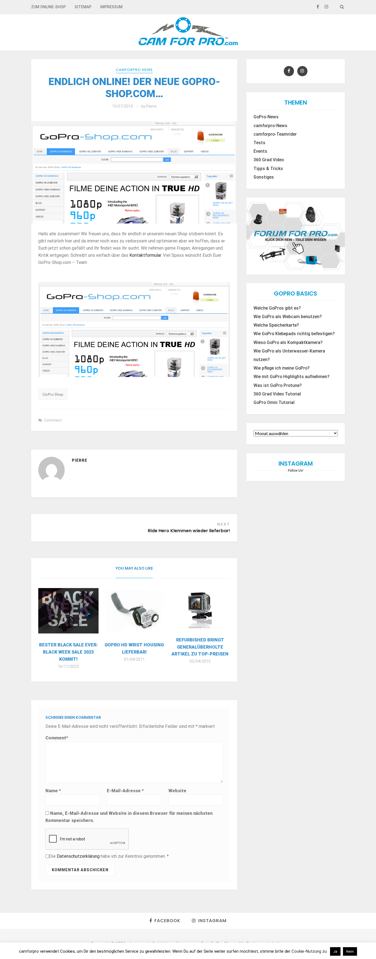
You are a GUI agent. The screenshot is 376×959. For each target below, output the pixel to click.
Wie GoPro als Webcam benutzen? (288, 316)
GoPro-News (266, 116)
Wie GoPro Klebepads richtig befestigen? (294, 333)
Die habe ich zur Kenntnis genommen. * (109, 856)
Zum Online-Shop (48, 7)
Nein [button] (350, 951)
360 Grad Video (269, 159)
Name (53, 790)
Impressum (111, 7)
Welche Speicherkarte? (276, 325)
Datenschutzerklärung (79, 856)
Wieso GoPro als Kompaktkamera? (288, 342)
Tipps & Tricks (268, 168)
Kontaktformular (145, 255)
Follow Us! (295, 470)
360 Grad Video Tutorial (277, 394)
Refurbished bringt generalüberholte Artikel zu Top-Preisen (199, 647)
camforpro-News (270, 125)
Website (177, 790)
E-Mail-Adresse (125, 790)
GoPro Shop (52, 394)
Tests (259, 142)
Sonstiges (264, 177)
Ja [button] (335, 951)
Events (260, 151)
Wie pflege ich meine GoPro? (282, 368)
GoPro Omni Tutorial (274, 402)
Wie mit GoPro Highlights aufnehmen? (291, 376)
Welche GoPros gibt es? (277, 308)
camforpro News (134, 69)
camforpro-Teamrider (275, 134)
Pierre (151, 106)
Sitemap (83, 7)
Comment (53, 420)
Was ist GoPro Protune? (278, 385)
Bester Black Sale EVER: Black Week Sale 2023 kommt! (68, 652)
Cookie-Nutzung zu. (310, 951)
